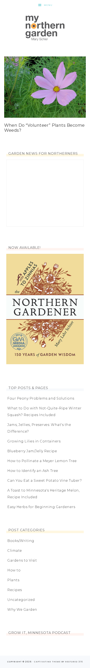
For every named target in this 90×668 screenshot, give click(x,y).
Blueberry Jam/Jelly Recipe (32, 451)
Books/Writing (20, 541)
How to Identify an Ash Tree (32, 471)
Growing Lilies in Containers (33, 441)
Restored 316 (74, 661)
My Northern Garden (45, 28)
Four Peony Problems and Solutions (40, 398)
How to (14, 570)
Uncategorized (21, 600)
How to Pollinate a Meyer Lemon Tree (42, 461)
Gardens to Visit (22, 560)
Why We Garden (22, 610)
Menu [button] (48, 5)
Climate (14, 551)
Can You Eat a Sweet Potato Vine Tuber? (44, 481)
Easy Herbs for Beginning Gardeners (41, 507)
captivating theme (47, 661)
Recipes (14, 590)
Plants (13, 580)
